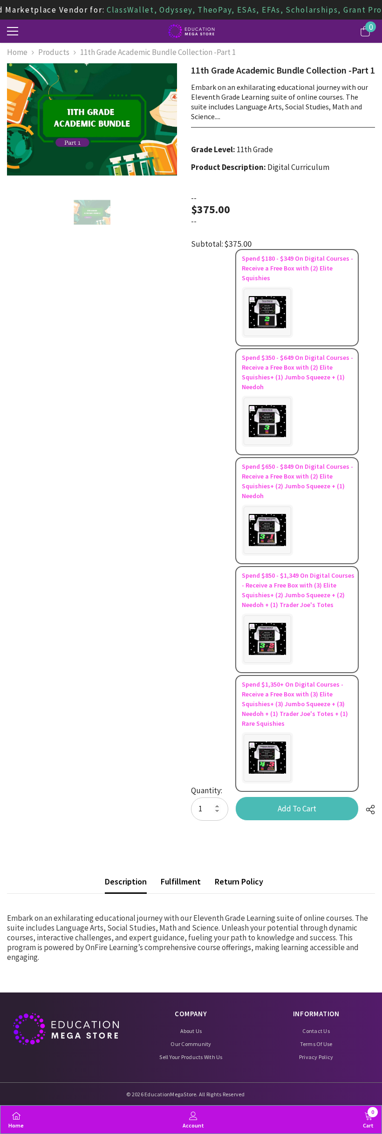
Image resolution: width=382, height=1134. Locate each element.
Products (53, 52)
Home (17, 52)
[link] (193, 1119)
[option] (92, 119)
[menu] (12, 31)
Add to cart (297, 808)
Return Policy (239, 881)
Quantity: (206, 791)
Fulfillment (181, 881)
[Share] (367, 809)
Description (126, 881)
